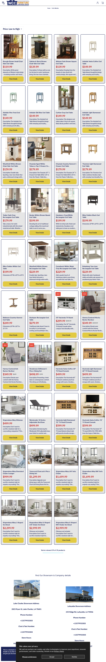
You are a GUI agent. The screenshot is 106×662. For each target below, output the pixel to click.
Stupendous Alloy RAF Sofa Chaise (92, 472)
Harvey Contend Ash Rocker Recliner (10, 370)
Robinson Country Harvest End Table (12, 319)
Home (48, 8)
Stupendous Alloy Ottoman (13, 420)
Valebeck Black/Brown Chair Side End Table (37, 62)
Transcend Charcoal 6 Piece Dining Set (39, 472)
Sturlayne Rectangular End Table (39, 319)
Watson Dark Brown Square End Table (66, 62)
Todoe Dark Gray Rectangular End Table (11, 216)
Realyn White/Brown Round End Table (39, 216)
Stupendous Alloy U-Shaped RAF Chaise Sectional (66, 523)
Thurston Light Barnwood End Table (91, 165)
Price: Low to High (11, 29)
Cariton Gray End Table (64, 112)
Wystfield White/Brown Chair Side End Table (12, 165)
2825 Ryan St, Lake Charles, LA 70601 (26, 609)
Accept (51, 657)
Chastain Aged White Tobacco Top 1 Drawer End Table (39, 165)
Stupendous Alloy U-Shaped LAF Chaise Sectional (39, 523)
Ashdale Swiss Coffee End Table (92, 62)
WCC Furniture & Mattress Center (18, 3)
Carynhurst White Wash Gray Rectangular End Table (66, 267)
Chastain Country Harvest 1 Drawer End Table (66, 165)
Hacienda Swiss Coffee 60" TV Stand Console (66, 370)
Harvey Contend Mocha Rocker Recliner (91, 319)
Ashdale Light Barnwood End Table (91, 114)
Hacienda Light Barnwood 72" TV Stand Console (65, 421)
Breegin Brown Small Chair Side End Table (13, 62)
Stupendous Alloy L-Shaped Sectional (13, 523)
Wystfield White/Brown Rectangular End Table (38, 267)
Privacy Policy (59, 651)
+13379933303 (26, 620)
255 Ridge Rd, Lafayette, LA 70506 (79, 612)
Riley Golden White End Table (12, 267)
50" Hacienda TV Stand (64, 318)
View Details (13, 79)
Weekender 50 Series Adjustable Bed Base (37, 421)
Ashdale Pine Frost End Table (11, 114)
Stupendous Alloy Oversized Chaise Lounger (13, 472)
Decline (74, 657)
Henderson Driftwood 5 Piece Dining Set (38, 370)
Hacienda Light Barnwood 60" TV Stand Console (91, 370)
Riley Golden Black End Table (91, 216)
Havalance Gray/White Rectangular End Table (64, 216)
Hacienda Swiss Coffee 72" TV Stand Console (92, 421)
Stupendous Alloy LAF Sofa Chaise (66, 472)
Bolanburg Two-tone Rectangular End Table (90, 267)
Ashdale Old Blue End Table (39, 112)
